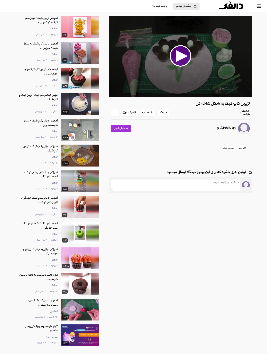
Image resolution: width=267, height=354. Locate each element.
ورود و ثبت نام (159, 6)
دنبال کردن (119, 128)
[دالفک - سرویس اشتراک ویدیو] (234, 6)
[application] (180, 56)
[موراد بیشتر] (115, 113)
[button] (180, 56)
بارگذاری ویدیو (184, 6)
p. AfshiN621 (226, 128)
